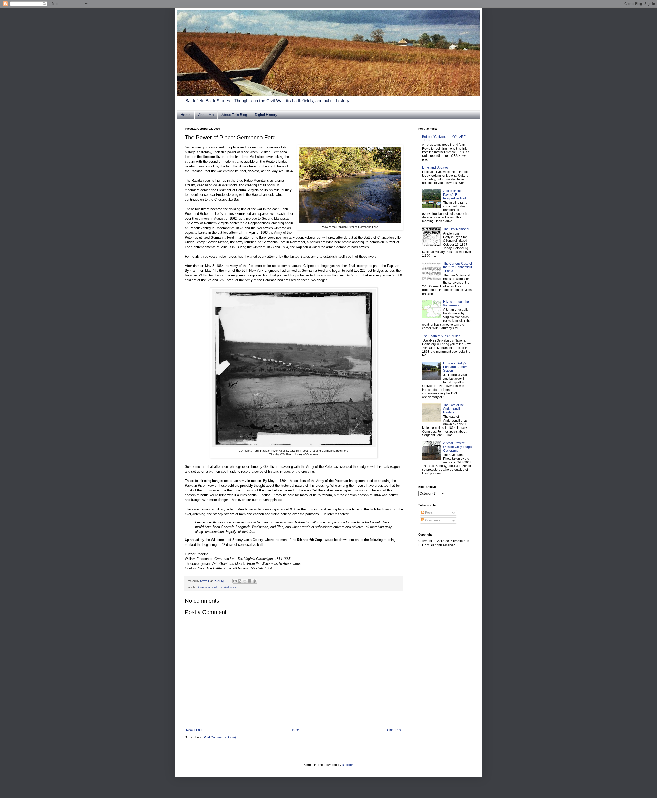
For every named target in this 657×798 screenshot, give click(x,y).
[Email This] (234, 581)
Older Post (394, 730)
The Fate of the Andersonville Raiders (453, 408)
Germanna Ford (207, 587)
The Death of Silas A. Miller (441, 336)
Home (185, 115)
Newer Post (194, 730)
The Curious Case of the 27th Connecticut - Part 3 (457, 267)
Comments (432, 520)
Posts (428, 512)
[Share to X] (244, 581)
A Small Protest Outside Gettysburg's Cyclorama (457, 446)
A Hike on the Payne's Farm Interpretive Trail (454, 194)
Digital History (266, 115)
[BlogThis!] (239, 581)
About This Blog (234, 115)
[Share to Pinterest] (254, 581)
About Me (206, 115)
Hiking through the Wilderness (456, 303)
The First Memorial (456, 229)
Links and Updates (435, 167)
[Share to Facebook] (249, 581)
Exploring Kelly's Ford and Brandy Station (455, 367)
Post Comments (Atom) (220, 737)
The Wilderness (228, 587)
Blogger (347, 765)
